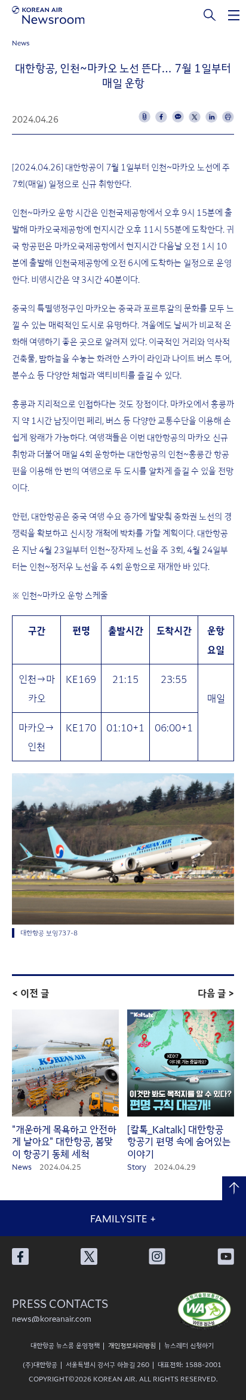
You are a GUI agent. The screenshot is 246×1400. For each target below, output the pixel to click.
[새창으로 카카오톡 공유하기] (178, 117)
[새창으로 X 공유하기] (195, 117)
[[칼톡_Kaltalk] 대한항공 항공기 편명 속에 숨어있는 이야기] (180, 1063)
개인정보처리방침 (132, 1345)
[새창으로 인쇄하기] (228, 117)
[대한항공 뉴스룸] (48, 15)
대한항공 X (89, 1256)
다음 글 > (216, 993)
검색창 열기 (210, 15)
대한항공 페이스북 (20, 1256)
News (21, 42)
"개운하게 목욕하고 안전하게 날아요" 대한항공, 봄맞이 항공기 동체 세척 (64, 1141)
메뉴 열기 (234, 15)
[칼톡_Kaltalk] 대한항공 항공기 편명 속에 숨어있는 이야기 (178, 1141)
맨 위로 (234, 1188)
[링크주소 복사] (144, 117)
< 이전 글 (30, 993)
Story (136, 1166)
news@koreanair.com (51, 1318)
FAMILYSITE (123, 1218)
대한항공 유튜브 (225, 1256)
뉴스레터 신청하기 (189, 1345)
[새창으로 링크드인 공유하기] (211, 117)
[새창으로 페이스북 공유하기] (161, 117)
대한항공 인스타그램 (157, 1256)
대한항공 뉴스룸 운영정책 (65, 1345)
